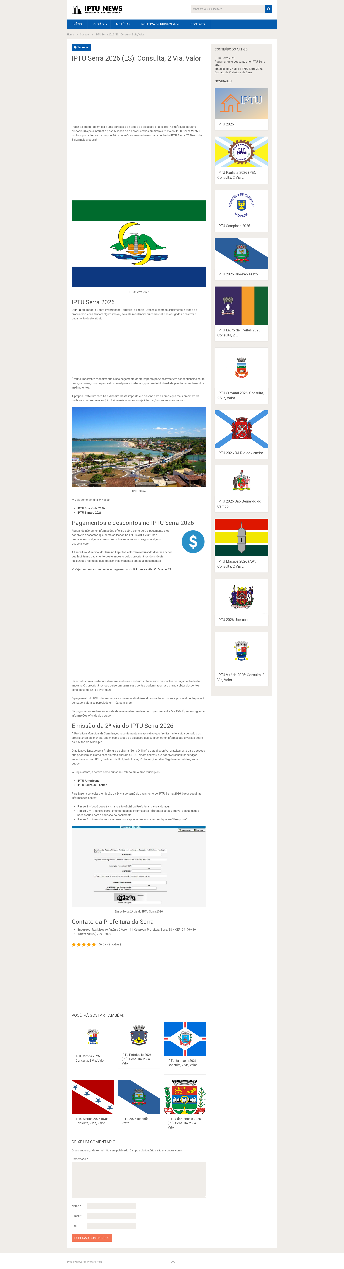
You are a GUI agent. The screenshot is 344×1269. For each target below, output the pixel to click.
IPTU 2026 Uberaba (232, 620)
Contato (197, 24)
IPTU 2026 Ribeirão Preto (237, 274)
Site (74, 1226)
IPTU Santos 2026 (89, 512)
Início (77, 24)
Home (70, 34)
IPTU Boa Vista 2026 (91, 508)
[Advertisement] (139, 96)
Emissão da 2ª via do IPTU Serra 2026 (239, 69)
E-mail (77, 1216)
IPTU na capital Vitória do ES (152, 569)
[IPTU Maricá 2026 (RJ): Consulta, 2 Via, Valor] (93, 1097)
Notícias (123, 24)
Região (98, 24)
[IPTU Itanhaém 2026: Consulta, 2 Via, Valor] (185, 1039)
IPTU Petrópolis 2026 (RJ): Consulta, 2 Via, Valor (137, 1059)
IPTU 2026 (225, 124)
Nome (76, 1206)
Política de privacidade (160, 24)
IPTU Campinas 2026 (233, 226)
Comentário (80, 1159)
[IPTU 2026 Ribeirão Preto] (139, 1097)
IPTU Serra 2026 (225, 58)
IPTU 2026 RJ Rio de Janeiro (240, 453)
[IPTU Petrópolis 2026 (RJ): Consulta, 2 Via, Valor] (139, 1036)
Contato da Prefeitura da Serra (233, 72)
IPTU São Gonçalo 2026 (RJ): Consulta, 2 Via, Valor (184, 1123)
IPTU (77, 310)
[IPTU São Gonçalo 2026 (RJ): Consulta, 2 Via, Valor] (185, 1097)
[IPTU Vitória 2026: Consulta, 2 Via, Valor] (93, 1036)
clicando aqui (161, 806)
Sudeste (85, 34)
